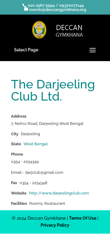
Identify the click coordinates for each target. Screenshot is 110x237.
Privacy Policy (55, 225)
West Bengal (36, 144)
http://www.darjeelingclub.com (59, 193)
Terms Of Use (82, 218)
